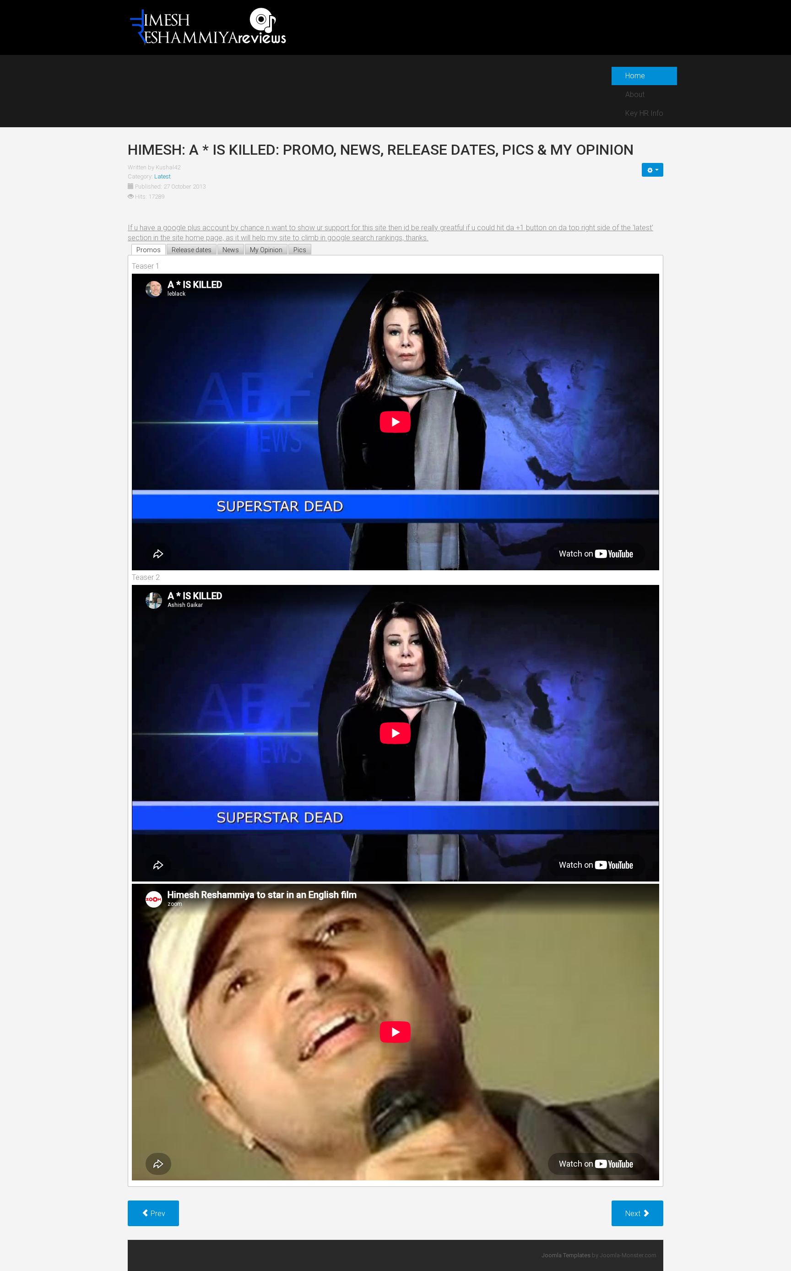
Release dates (191, 250)
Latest (162, 176)
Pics (299, 250)
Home (635, 75)
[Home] (207, 26)
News (230, 250)
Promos (148, 250)
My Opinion (266, 250)
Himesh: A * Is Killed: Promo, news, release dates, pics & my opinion (381, 149)
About (635, 94)
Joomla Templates (566, 1255)
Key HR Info (644, 113)
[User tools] (652, 170)
